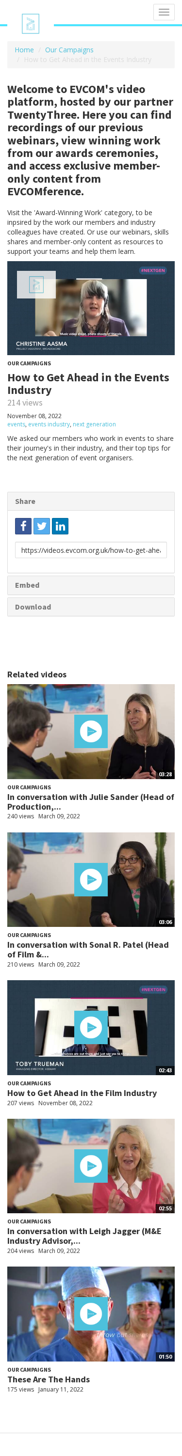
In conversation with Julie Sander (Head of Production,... (90, 801)
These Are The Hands (48, 1379)
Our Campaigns (69, 49)
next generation (94, 424)
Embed (27, 585)
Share (25, 501)
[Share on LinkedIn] (60, 526)
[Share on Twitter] (41, 526)
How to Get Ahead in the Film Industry (82, 1092)
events (16, 424)
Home (24, 49)
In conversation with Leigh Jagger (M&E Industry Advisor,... (84, 1235)
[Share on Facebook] (23, 526)
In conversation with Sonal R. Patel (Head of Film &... (88, 949)
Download (33, 606)
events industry (49, 424)
